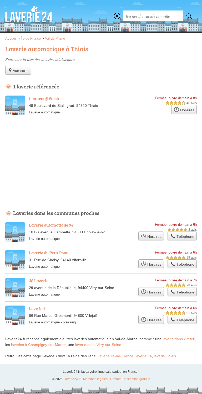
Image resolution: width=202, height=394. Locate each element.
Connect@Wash (44, 98)
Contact (115, 379)
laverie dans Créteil (179, 339)
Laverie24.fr (29, 16)
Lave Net (37, 308)
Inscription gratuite (137, 379)
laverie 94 (143, 356)
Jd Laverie (38, 280)
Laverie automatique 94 (51, 225)
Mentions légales (95, 379)
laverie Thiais (165, 356)
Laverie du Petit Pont (48, 253)
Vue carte (21, 71)
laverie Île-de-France (116, 356)
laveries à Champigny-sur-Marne (38, 345)
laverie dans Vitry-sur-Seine (98, 345)
